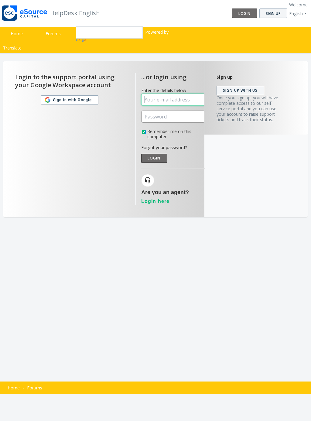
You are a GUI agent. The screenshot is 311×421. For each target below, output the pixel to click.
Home (17, 33)
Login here (155, 201)
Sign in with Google (72, 100)
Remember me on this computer (169, 133)
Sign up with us (240, 90)
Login (154, 158)
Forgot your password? (164, 147)
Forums (53, 33)
